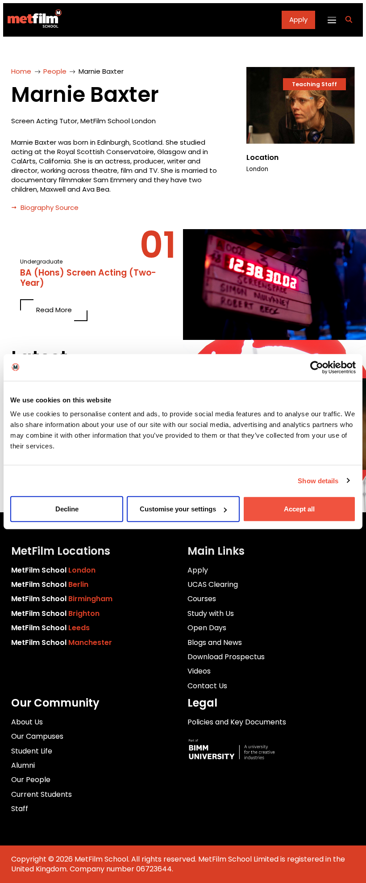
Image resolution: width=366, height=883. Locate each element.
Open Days (206, 628)
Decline (67, 509)
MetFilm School (53, 570)
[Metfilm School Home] (32, 19)
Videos (199, 671)
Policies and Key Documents (236, 722)
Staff (19, 808)
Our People (30, 779)
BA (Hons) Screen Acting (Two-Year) (88, 278)
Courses (201, 599)
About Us (27, 722)
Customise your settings (178, 509)
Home (21, 71)
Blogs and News (214, 642)
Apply (298, 19)
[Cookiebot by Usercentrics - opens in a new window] (317, 367)
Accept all (299, 509)
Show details (318, 480)
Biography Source (50, 207)
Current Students (41, 794)
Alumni (23, 765)
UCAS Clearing (212, 584)
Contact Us (207, 686)
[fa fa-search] (348, 20)
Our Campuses (37, 736)
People (55, 71)
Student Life (31, 751)
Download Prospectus (226, 657)
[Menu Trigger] (331, 19)
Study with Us (210, 613)
